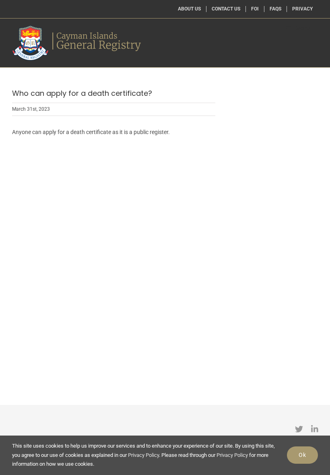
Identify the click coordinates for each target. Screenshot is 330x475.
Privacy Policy (143, 455)
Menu (303, 28)
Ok (302, 455)
